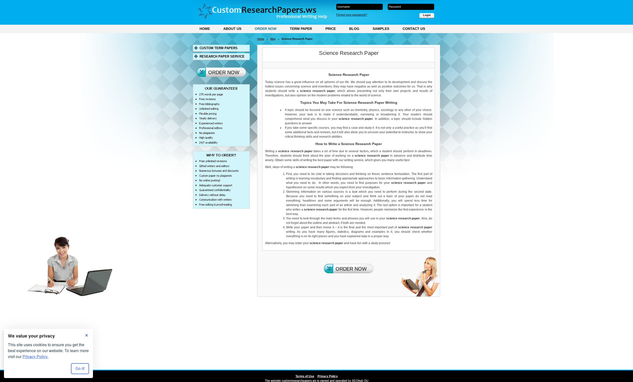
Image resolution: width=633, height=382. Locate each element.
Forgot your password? (351, 15)
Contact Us (414, 29)
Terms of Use (304, 376)
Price (330, 29)
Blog (354, 29)
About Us (232, 29)
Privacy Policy (327, 376)
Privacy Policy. (35, 356)
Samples (381, 29)
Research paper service (222, 56)
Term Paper (301, 29)
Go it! (80, 368)
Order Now (265, 29)
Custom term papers (219, 48)
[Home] (262, 11)
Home (205, 29)
